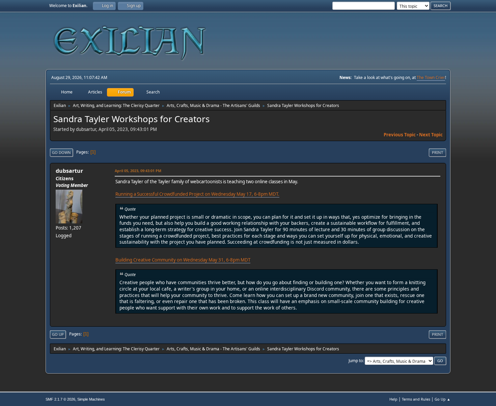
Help (393, 399)
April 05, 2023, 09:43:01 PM (138, 170)
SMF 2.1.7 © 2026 (60, 399)
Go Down (61, 152)
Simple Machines (91, 399)
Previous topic (400, 135)
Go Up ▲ (442, 399)
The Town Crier (431, 77)
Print (437, 152)
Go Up (58, 334)
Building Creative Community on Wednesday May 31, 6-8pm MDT (182, 260)
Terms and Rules (416, 399)
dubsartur (69, 170)
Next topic (431, 135)
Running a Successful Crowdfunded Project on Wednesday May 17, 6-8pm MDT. (197, 194)
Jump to (356, 360)
